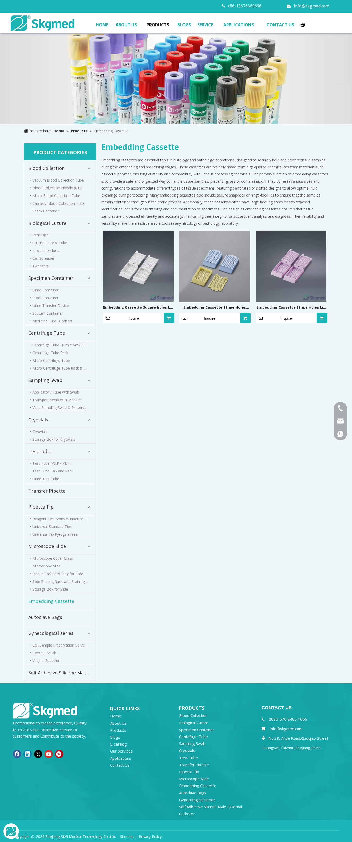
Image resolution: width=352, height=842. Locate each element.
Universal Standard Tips (52, 526)
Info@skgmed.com (311, 6)
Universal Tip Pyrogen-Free (55, 534)
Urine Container (45, 290)
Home (115, 715)
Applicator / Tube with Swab (55, 392)
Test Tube (39, 451)
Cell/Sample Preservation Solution (60, 645)
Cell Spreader (43, 258)
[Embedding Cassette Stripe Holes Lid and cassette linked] (291, 265)
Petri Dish (40, 235)
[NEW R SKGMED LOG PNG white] (45, 710)
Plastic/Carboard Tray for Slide (57, 573)
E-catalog (118, 744)
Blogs (115, 737)
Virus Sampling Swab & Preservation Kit (64, 407)
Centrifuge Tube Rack (50, 352)
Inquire (133, 318)
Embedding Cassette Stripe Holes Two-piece (214, 307)
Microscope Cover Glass (52, 558)
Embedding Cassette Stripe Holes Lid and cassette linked (291, 307)
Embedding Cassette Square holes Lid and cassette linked (138, 307)
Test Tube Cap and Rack (52, 471)
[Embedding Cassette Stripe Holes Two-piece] (214, 265)
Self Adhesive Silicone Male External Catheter (62, 672)
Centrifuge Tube (46, 333)
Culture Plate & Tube (49, 242)
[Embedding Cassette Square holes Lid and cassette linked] (138, 265)
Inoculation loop (46, 250)
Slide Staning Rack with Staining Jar (61, 581)
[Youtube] (49, 754)
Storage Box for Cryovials (53, 439)
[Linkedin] (27, 754)
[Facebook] (17, 754)
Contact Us (120, 765)
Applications (120, 758)
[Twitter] (38, 754)
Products (118, 730)
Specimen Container (50, 278)
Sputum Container (47, 313)
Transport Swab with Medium (57, 399)
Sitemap (127, 836)
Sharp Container (45, 211)
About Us (118, 723)
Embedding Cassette (51, 601)
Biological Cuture (47, 223)
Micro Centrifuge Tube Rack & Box (61, 368)
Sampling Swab (45, 380)
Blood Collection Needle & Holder (60, 187)
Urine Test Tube (45, 478)
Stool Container (45, 297)
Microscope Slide (47, 546)
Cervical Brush (44, 652)
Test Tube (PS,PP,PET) (51, 463)
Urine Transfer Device (50, 305)
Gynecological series (50, 633)
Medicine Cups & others (52, 320)
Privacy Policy (150, 836)
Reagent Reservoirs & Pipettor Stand (63, 518)
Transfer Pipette (46, 491)
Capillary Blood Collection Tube (58, 203)
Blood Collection (46, 168)
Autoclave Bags (45, 617)
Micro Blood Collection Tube (56, 195)
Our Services (121, 751)
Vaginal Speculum (47, 660)
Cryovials (38, 419)
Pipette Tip (41, 507)
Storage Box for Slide (50, 589)
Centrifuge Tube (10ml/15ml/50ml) (61, 344)
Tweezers (40, 266)
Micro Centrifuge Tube (51, 360)
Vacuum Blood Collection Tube (58, 180)
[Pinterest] (59, 754)
